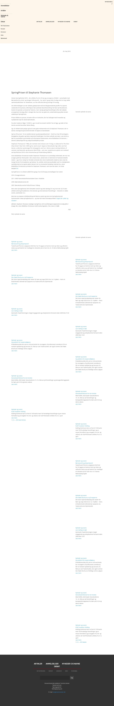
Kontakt (3, 29)
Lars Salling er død (17, 311)
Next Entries (22, 420)
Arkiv (2, 35)
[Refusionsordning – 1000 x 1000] (89, 107)
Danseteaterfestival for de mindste (21, 378)
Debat (3, 22)
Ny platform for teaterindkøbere (21, 342)
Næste (84, 642)
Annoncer (3, 32)
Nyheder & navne (4, 16)
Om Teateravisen (5, 25)
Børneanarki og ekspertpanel (20, 244)
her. (17, 168)
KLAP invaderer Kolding (18, 411)
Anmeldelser (5, 6)
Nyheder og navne (64, 21)
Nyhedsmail (4, 38)
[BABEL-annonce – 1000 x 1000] (89, 77)
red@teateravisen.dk (59, 692)
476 (17, 420)
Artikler (3, 11)
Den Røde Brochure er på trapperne (22, 277)
